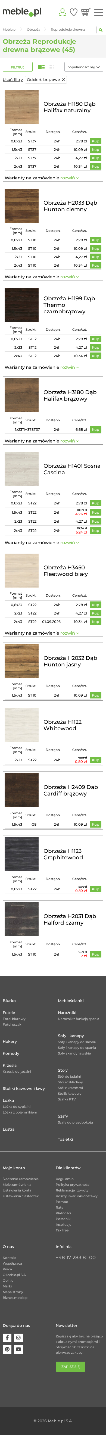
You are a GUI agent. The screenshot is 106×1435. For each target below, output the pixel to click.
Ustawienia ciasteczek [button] (21, 1196)
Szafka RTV (67, 1099)
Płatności (63, 1213)
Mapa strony (13, 1292)
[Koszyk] (86, 12)
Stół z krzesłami (70, 1088)
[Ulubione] (73, 12)
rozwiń (67, 177)
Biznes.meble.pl (15, 1298)
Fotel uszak (12, 1024)
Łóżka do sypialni (16, 1107)
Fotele (9, 1012)
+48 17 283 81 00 (76, 1257)
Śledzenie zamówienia (21, 1179)
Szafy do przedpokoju (75, 1122)
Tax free (62, 1230)
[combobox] (83, 67)
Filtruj (17, 67)
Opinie (8, 1280)
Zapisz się (70, 1367)
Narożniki (67, 1012)
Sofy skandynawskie (74, 1053)
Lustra (8, 1129)
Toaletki (65, 1139)
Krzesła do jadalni (17, 1071)
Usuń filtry (13, 79)
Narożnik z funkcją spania (78, 1019)
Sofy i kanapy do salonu (77, 1042)
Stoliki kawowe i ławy (24, 1088)
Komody (11, 1053)
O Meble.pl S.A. (15, 1275)
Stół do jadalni (69, 1076)
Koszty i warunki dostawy (77, 1196)
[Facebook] (7, 1338)
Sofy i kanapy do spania (77, 1048)
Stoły (63, 1070)
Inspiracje (63, 1224)
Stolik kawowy (70, 1093)
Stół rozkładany (70, 1082)
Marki (7, 1286)
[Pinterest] (7, 1349)
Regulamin (65, 1179)
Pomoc (62, 1202)
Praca (7, 1269)
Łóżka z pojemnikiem (20, 1112)
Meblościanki (71, 1000)
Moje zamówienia (17, 1185)
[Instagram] (18, 1338)
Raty (59, 1207)
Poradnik (63, 1219)
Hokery (10, 1041)
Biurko (9, 1000)
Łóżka (8, 1100)
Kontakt (9, 1258)
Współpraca (12, 1263)
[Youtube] (18, 1349)
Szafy (63, 1116)
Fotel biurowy (14, 1019)
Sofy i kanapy (71, 1035)
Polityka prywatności (73, 1185)
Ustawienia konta (17, 1190)
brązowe (43, 79)
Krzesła (10, 1065)
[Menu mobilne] (98, 12)
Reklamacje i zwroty (72, 1190)
